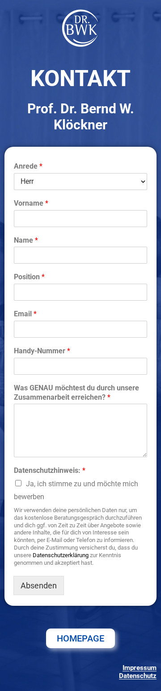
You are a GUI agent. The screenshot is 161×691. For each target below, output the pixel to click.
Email (25, 314)
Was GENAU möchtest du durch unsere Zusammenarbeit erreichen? (76, 392)
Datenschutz (138, 676)
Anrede (28, 166)
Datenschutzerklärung (61, 555)
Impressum (140, 668)
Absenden (39, 585)
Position (29, 277)
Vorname (31, 203)
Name (26, 240)
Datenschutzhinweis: (49, 470)
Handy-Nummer (42, 351)
